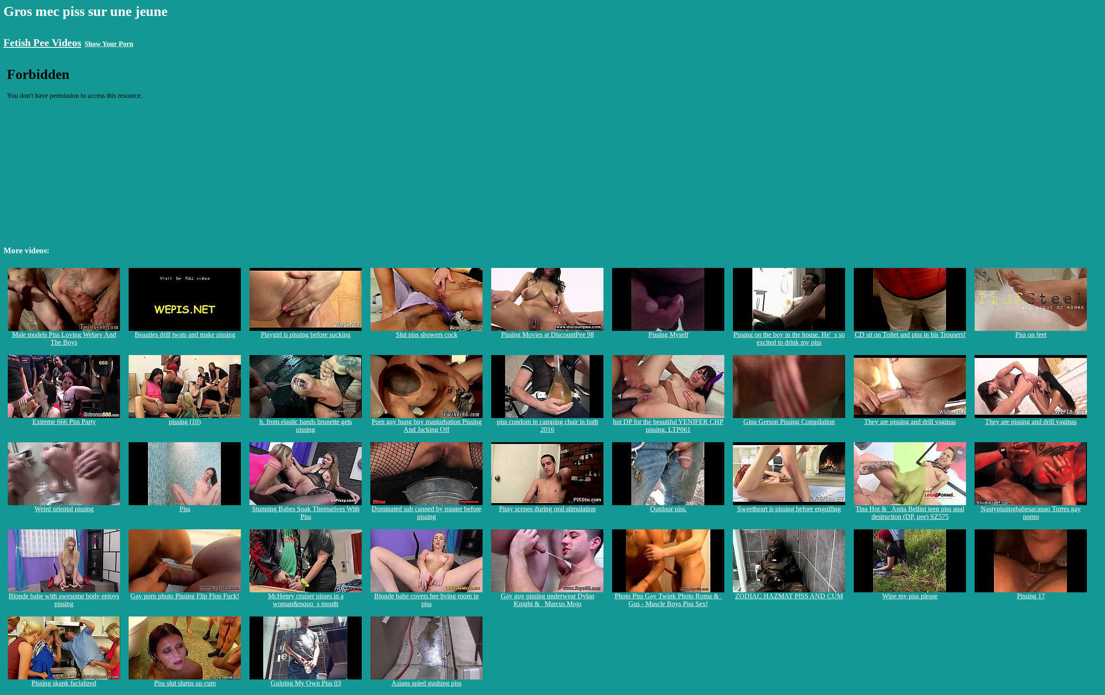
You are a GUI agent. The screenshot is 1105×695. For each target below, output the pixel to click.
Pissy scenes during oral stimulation (547, 509)
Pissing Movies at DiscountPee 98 (547, 334)
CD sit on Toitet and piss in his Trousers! (910, 334)
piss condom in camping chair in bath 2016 (547, 425)
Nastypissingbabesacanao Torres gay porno (1031, 512)
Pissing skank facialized (64, 683)
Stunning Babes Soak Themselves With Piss (306, 512)
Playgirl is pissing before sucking (305, 334)
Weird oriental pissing (64, 509)
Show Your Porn (109, 43)
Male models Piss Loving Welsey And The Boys (64, 338)
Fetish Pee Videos (42, 42)
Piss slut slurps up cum (185, 683)
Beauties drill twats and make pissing (185, 334)
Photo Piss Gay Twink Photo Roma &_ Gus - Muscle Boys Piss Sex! (668, 599)
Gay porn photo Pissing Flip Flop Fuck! (184, 596)
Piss (185, 509)
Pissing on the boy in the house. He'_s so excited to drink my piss (789, 338)
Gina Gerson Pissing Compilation (789, 421)
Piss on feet (1030, 334)
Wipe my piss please (910, 596)
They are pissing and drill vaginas (910, 421)
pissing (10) (185, 421)
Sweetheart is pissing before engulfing (789, 509)
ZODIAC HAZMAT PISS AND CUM (789, 596)
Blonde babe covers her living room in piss (426, 599)
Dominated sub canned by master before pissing (426, 512)
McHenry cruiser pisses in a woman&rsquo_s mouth (306, 599)
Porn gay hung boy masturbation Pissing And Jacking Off (427, 425)
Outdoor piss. (668, 509)
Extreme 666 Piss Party (64, 421)
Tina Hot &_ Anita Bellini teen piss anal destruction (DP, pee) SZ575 (910, 512)
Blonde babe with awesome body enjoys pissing (64, 599)
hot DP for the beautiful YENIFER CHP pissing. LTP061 (668, 425)
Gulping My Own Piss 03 (306, 683)
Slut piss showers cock (427, 334)
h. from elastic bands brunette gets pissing (305, 425)
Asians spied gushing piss (426, 683)
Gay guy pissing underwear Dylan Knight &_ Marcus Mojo (547, 599)
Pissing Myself (668, 334)
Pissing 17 (1031, 596)
